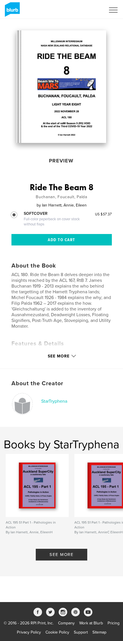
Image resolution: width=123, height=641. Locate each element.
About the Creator (37, 383)
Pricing (114, 623)
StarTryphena (54, 401)
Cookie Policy (57, 632)
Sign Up (91, 10)
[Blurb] (11, 11)
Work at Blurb (91, 623)
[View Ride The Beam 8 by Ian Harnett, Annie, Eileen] (61, 86)
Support (81, 632)
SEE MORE (61, 554)
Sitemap (99, 632)
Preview (61, 161)
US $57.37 (103, 214)
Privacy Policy (29, 632)
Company (66, 623)
